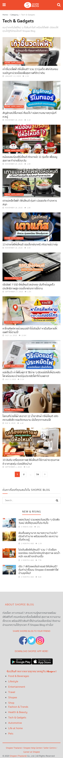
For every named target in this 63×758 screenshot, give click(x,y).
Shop (11, 703)
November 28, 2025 (14, 120)
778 (39, 560)
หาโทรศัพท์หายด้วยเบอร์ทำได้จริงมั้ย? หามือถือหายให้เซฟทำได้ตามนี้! (30, 330)
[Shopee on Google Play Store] (21, 661)
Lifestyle (13, 681)
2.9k (28, 164)
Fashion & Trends (18, 707)
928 (39, 577)
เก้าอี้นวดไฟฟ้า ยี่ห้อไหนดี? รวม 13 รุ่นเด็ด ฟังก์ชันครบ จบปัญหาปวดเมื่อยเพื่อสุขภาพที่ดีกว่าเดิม (30, 71)
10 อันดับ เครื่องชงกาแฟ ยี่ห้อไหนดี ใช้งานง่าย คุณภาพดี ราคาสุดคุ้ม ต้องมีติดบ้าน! (31, 462)
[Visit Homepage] (31, 5)
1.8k (28, 208)
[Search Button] (58, 5)
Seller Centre (50, 748)
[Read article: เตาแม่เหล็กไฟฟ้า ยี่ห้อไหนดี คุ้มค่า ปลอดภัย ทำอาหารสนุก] (31, 183)
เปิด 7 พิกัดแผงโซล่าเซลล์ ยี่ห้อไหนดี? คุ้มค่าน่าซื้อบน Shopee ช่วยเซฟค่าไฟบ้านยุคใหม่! (38, 570)
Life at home (15, 728)
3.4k (28, 120)
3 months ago (27, 577)
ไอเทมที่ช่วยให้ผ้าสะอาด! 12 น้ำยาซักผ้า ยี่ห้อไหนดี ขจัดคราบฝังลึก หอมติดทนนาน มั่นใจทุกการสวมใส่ (30, 418)
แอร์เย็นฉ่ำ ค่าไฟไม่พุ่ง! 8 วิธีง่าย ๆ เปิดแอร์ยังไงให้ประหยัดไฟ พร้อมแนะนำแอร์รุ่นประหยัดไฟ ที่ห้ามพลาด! (31, 374)
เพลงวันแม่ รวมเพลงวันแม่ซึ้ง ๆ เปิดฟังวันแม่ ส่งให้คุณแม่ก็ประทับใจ (39, 521)
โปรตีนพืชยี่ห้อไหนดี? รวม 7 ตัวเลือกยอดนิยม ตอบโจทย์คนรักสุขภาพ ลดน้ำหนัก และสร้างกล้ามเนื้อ (39, 553)
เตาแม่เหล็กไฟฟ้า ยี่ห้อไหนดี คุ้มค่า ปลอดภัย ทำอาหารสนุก (30, 202)
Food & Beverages (18, 676)
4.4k (21, 423)
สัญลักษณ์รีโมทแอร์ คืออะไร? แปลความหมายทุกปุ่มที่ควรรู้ (29, 115)
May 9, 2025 (10, 423)
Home (5, 14)
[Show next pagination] (44, 474)
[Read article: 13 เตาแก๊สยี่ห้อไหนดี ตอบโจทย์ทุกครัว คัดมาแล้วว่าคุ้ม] (31, 226)
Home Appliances (14, 63)
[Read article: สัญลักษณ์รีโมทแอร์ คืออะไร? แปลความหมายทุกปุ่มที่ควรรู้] (31, 95)
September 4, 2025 (13, 467)
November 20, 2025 (14, 164)
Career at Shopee (31, 752)
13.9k (23, 335)
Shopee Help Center (32, 748)
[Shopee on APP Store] (42, 661)
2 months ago (27, 543)
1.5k (27, 76)
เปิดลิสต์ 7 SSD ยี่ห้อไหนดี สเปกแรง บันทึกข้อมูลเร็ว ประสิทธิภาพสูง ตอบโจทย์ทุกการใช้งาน (29, 286)
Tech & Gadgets (28, 14)
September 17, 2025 (14, 291)
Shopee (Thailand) (18, 756)
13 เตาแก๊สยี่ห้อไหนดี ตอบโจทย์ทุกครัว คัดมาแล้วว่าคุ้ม (30, 245)
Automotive (15, 723)
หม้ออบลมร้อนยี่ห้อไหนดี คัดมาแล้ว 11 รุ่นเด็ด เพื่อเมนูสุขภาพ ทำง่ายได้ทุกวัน (30, 159)
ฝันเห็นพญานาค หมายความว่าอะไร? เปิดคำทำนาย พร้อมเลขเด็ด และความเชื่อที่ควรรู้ (38, 536)
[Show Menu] (4, 5)
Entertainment (16, 687)
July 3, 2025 (10, 379)
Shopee (12, 697)
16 (37, 474)
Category (14, 14)
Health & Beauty (17, 712)
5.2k (28, 467)
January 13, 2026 (13, 76)
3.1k (22, 379)
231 (38, 527)
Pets (10, 734)
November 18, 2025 (14, 208)
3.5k (28, 248)
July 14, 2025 (11, 335)
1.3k (29, 291)
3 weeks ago (26, 527)
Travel (11, 692)
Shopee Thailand (14, 748)
